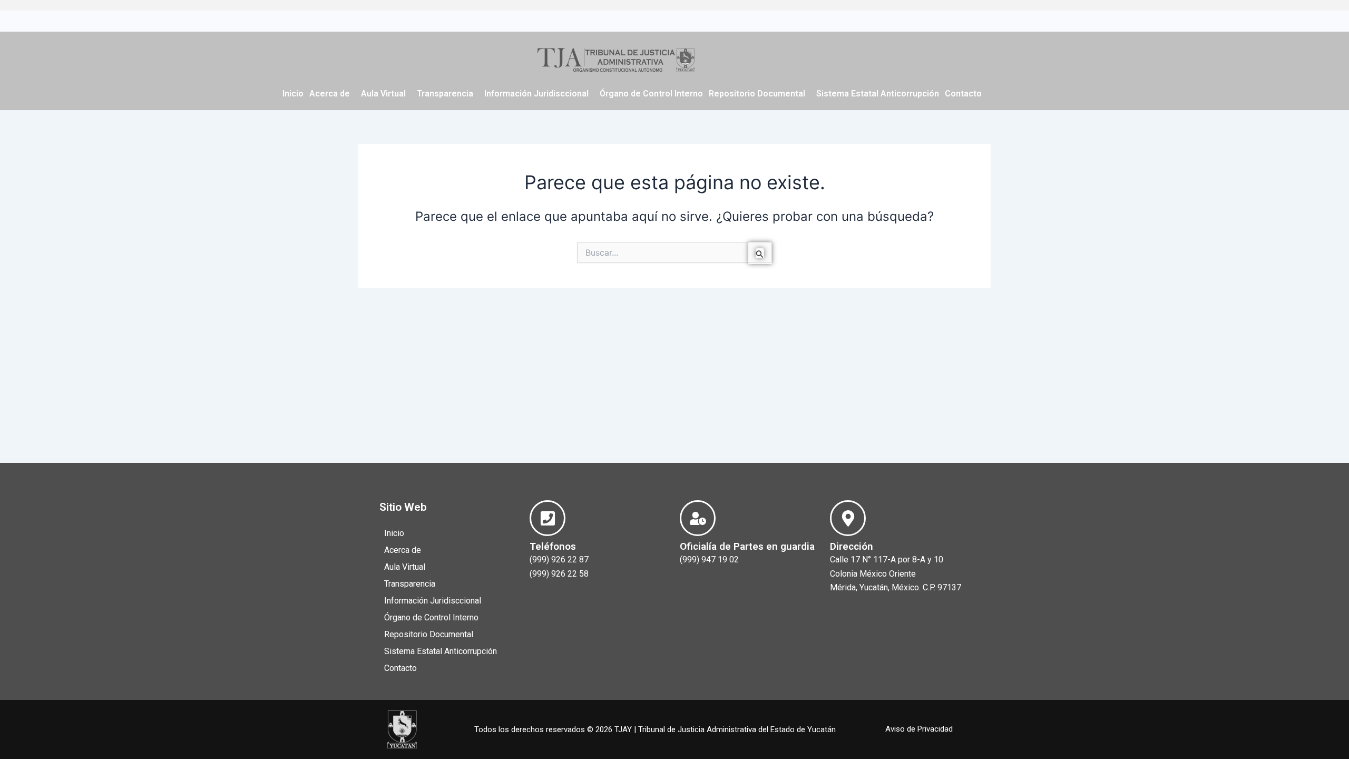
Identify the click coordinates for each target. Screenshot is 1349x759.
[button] (332, 94)
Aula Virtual (383, 94)
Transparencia (445, 94)
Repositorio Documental (757, 94)
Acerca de (329, 94)
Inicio (293, 94)
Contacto (963, 94)
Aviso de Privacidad (919, 729)
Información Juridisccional (536, 94)
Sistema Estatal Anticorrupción (877, 94)
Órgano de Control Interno (651, 94)
